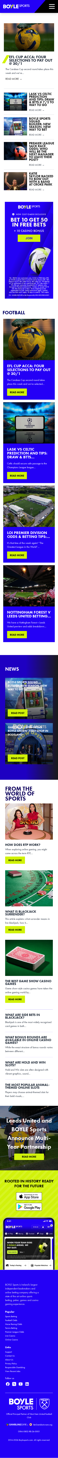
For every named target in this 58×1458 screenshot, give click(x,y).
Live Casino (10, 1335)
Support (8, 1352)
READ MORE (17, 392)
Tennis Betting (11, 1328)
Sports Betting (11, 1316)
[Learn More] (29, 1196)
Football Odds (11, 1320)
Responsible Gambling (15, 1367)
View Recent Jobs (12, 1371)
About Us (9, 1359)
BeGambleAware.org (42, 1424)
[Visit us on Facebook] (7, 1384)
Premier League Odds (14, 1332)
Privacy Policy (11, 1363)
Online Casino (11, 1339)
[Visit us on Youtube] (20, 1384)
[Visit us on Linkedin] (27, 1384)
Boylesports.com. (26, 1440)
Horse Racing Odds (13, 1324)
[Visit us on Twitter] (14, 1384)
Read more (15, 860)
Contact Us (10, 1355)
